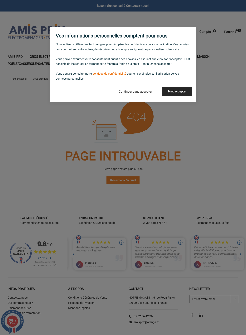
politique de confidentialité (109, 73)
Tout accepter (177, 91)
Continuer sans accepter (135, 91)
